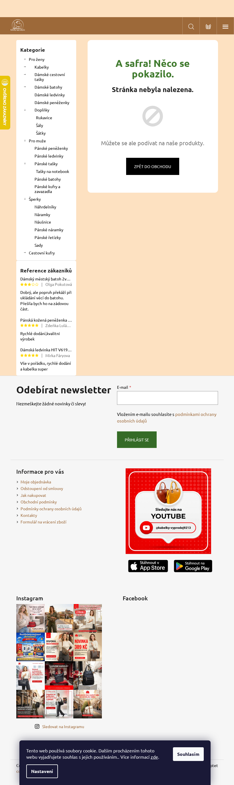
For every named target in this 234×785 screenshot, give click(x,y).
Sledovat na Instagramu (63, 726)
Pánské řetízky (48, 237)
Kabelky (42, 66)
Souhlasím (188, 754)
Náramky (42, 214)
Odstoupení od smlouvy (42, 488)
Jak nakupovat (33, 495)
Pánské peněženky (51, 148)
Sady (39, 245)
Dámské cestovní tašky (50, 77)
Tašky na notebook (52, 171)
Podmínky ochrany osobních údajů (51, 508)
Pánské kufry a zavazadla (47, 189)
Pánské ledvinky (49, 155)
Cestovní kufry (42, 252)
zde (154, 757)
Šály (39, 125)
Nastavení (42, 771)
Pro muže (37, 140)
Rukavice (44, 117)
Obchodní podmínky (39, 501)
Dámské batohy (48, 86)
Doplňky (42, 109)
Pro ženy (37, 59)
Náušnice (43, 221)
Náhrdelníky (45, 206)
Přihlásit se (137, 439)
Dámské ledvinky (50, 94)
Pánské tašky (46, 163)
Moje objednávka (36, 481)
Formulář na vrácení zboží (43, 521)
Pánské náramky (49, 229)
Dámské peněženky (52, 102)
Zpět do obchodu (152, 166)
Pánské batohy (48, 179)
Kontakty (29, 515)
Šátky (41, 133)
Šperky (35, 199)
